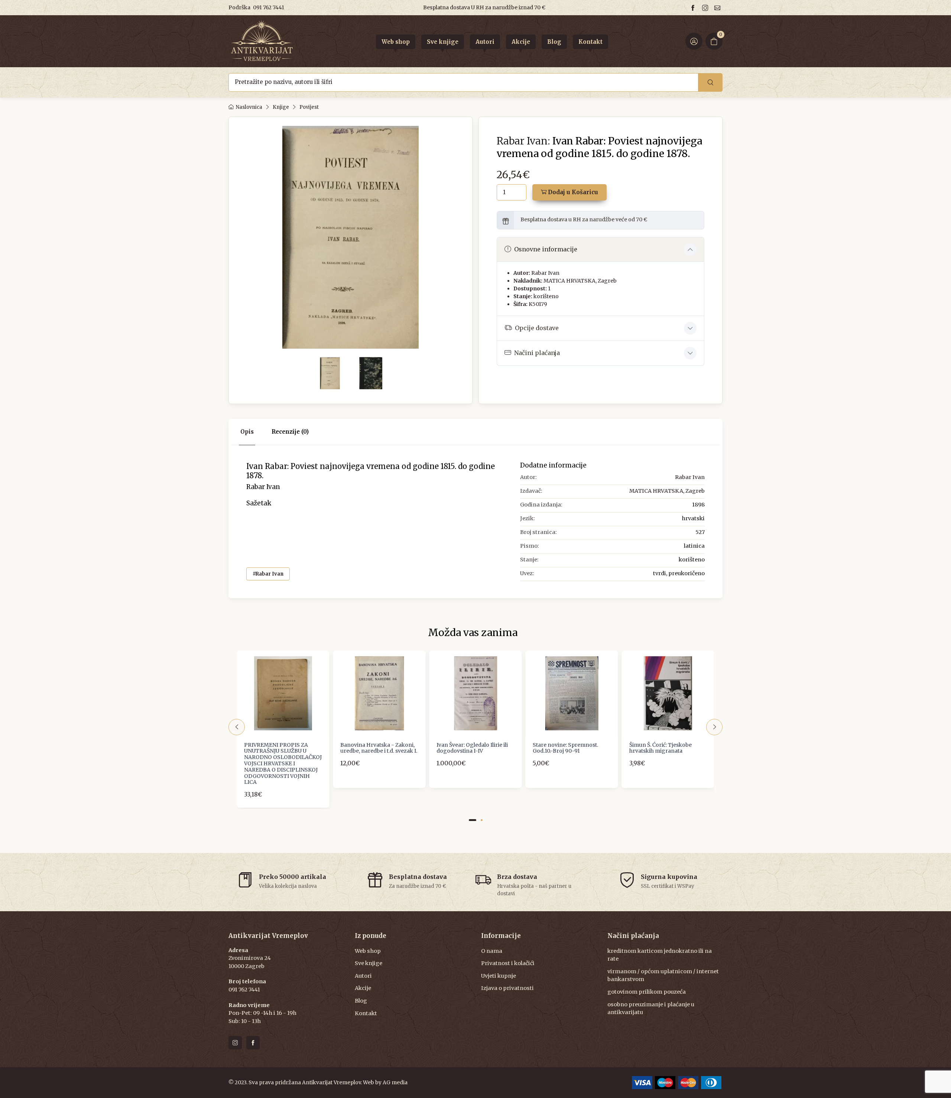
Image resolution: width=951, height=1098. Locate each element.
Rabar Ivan (545, 273)
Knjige (281, 107)
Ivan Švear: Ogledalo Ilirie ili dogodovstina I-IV (472, 748)
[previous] (236, 727)
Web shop (368, 951)
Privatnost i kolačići (508, 963)
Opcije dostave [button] (537, 328)
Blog (361, 1000)
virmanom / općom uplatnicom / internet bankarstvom (663, 975)
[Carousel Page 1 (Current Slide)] (472, 820)
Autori (363, 975)
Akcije (363, 988)
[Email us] (718, 8)
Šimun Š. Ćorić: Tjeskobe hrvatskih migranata (660, 748)
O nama (491, 951)
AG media (395, 1082)
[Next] (714, 727)
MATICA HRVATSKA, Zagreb (580, 280)
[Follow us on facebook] (694, 8)
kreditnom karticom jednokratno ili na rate (659, 955)
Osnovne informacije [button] (545, 249)
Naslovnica (249, 107)
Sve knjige (368, 963)
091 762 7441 (268, 7)
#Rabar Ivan (268, 574)
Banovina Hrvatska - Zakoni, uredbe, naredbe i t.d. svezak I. (378, 748)
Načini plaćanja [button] (537, 352)
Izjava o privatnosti (507, 988)
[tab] (290, 432)
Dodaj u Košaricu (572, 192)
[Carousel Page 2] (482, 820)
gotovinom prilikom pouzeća (646, 991)
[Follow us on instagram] (706, 8)
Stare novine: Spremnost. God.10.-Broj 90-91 (565, 748)
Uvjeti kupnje (498, 975)
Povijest (309, 107)
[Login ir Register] (693, 41)
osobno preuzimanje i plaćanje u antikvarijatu (650, 1008)
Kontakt (366, 1013)
